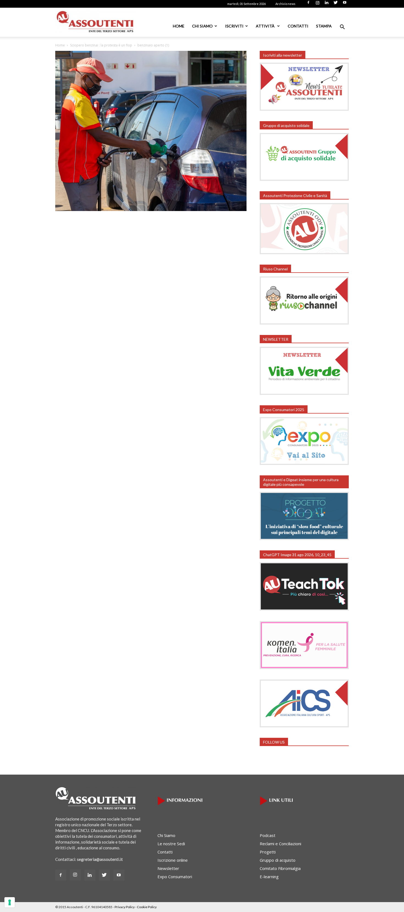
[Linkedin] (326, 4)
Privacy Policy (125, 907)
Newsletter (168, 868)
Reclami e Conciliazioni (280, 843)
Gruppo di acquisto (277, 860)
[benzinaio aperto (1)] (151, 209)
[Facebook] (308, 4)
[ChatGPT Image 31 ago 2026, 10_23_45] (304, 609)
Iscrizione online (172, 860)
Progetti (268, 852)
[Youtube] (345, 4)
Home (178, 26)
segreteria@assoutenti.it (100, 859)
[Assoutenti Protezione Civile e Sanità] (304, 252)
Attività (265, 26)
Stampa (324, 26)
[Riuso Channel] (304, 323)
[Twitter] (335, 4)
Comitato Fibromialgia (280, 868)
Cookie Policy (147, 907)
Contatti (298, 26)
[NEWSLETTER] (304, 393)
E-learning (269, 876)
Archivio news (285, 3)
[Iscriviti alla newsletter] (304, 109)
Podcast (267, 835)
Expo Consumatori (174, 876)
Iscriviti (234, 26)
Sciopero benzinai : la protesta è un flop (101, 45)
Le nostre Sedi (171, 843)
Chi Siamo (202, 26)
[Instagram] (317, 4)
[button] (342, 27)
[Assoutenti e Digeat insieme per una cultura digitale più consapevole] (304, 538)
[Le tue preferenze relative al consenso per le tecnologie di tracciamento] (9, 902)
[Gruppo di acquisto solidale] (304, 179)
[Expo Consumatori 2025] (304, 463)
